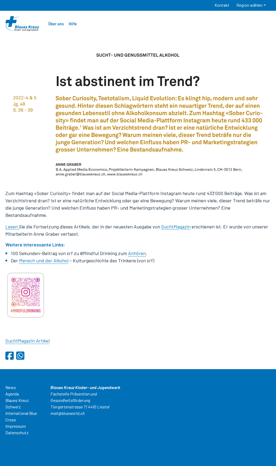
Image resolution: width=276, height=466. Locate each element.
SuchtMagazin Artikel (27, 341)
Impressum (15, 426)
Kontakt (222, 5)
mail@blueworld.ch (67, 413)
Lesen (12, 227)
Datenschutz (17, 432)
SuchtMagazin (176, 227)
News (10, 387)
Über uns (56, 24)
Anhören (137, 253)
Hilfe (73, 24)
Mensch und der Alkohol (43, 260)
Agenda (12, 393)
